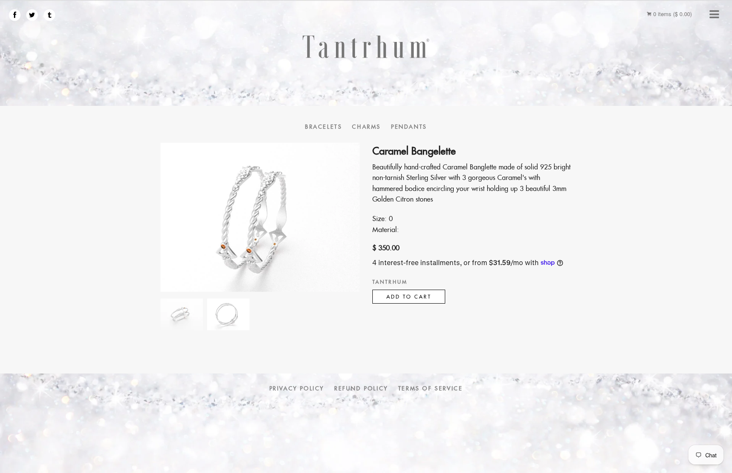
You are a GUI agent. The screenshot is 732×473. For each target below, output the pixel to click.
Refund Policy (361, 388)
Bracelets (323, 126)
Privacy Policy (296, 388)
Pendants (409, 126)
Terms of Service (430, 388)
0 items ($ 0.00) (672, 14)
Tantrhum (390, 282)
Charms (366, 126)
